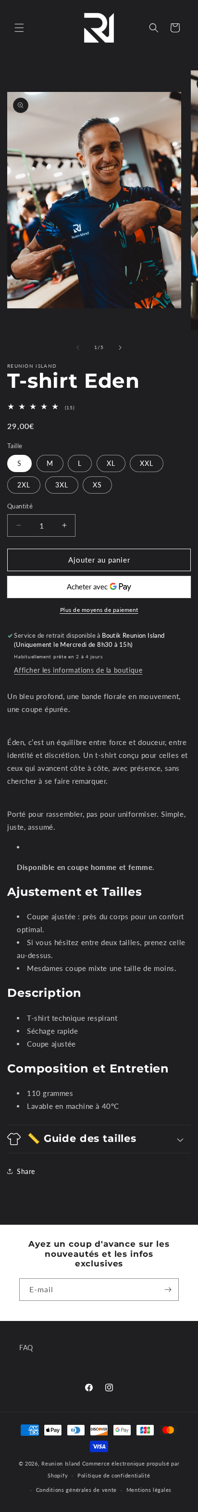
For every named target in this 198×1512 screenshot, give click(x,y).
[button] (19, 27)
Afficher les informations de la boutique (78, 670)
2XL (23, 485)
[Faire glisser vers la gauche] (77, 347)
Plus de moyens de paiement (99, 609)
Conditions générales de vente (76, 1490)
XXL (146, 463)
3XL (61, 485)
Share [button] (26, 1171)
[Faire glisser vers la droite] (120, 347)
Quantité (20, 506)
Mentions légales (149, 1490)
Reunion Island (60, 1463)
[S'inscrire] (167, 1289)
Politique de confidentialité (113, 1475)
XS (97, 485)
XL (111, 463)
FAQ (26, 1347)
